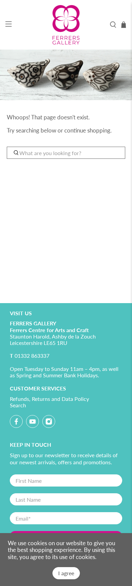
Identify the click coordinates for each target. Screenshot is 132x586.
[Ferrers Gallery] (66, 25)
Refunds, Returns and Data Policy (49, 398)
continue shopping (87, 130)
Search (18, 405)
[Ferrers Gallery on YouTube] (32, 423)
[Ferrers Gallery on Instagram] (48, 423)
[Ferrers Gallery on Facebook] (16, 423)
